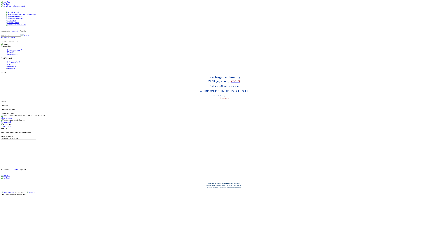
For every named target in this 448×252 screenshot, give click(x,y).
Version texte (6, 126)
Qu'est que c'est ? (13, 62)
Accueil (15, 31)
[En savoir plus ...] (32, 192)
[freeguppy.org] (8, 192)
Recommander (6, 122)
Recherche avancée (8, 37)
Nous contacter (6, 118)
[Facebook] (5, 4)
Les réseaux (11, 66)
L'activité (10, 52)
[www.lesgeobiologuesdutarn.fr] (13, 6)
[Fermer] (4, 44)
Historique (11, 64)
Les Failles (11, 68)
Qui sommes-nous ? (14, 50)
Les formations (12, 54)
